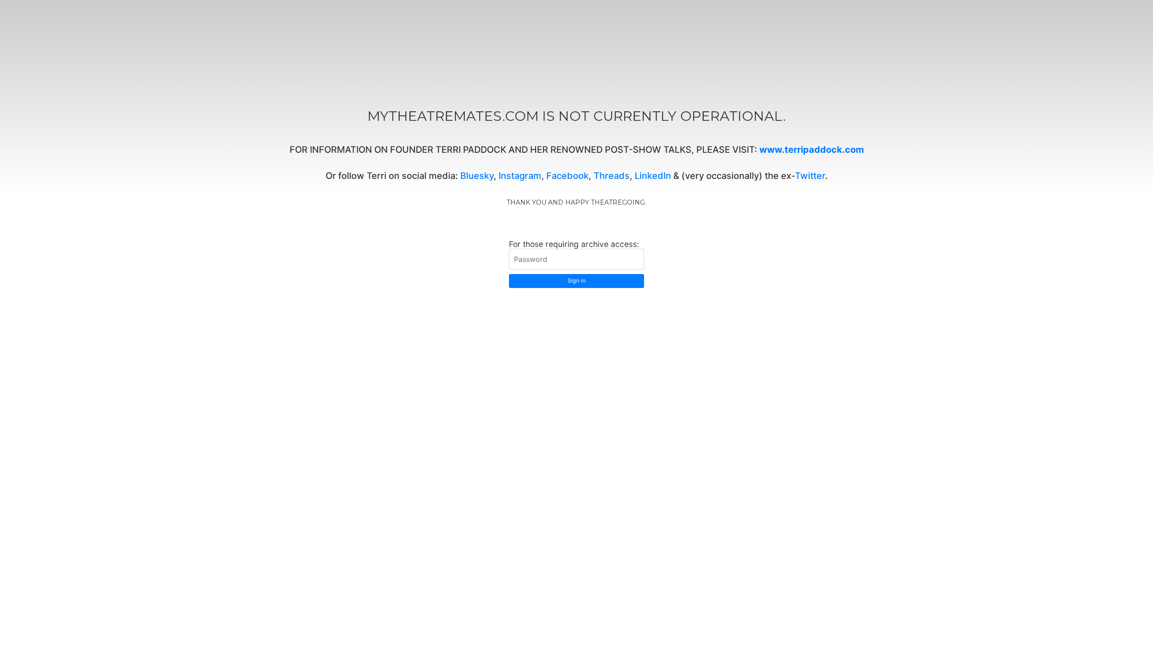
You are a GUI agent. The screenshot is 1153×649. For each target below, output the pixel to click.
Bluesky (477, 175)
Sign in (576, 280)
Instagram (520, 175)
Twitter (810, 175)
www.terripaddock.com (811, 149)
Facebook (567, 175)
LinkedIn (653, 175)
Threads (612, 175)
